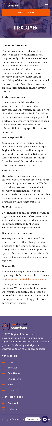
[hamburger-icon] (46, 4)
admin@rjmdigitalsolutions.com (26, 279)
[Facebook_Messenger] (45, 419)
